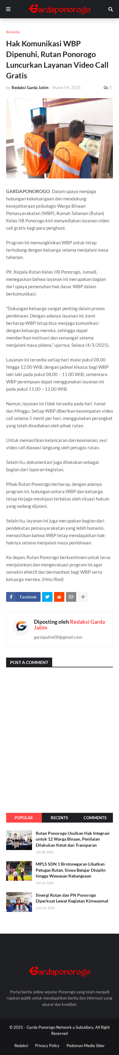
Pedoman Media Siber (86, 1045)
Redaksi (21, 1045)
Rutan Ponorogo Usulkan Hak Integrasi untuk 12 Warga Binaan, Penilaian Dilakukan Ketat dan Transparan (73, 839)
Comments (95, 817)
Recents (59, 817)
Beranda (13, 32)
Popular (24, 817)
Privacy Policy (47, 1045)
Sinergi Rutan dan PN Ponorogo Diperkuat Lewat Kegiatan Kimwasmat (72, 898)
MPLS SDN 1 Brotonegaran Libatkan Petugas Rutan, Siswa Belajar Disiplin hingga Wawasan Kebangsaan (71, 869)
